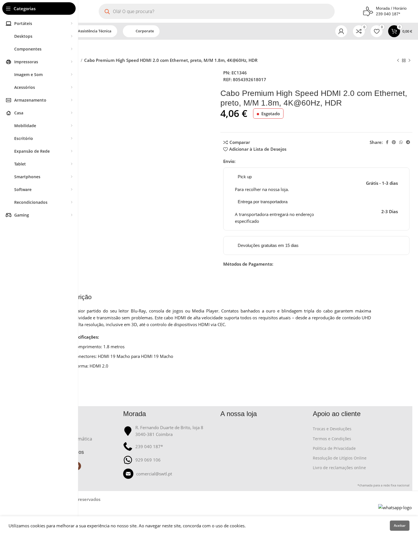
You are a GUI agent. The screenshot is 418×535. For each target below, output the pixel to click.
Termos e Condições (332, 438)
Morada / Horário (391, 8)
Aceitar (399, 525)
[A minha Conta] (341, 31)
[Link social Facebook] (387, 142)
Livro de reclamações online (339, 467)
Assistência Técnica (94, 30)
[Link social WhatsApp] (401, 142)
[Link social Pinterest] (394, 142)
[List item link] (169, 474)
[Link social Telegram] (408, 142)
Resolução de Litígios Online (340, 458)
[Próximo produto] (409, 61)
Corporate (145, 30)
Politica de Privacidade (334, 448)
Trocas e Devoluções (332, 428)
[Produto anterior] (398, 61)
